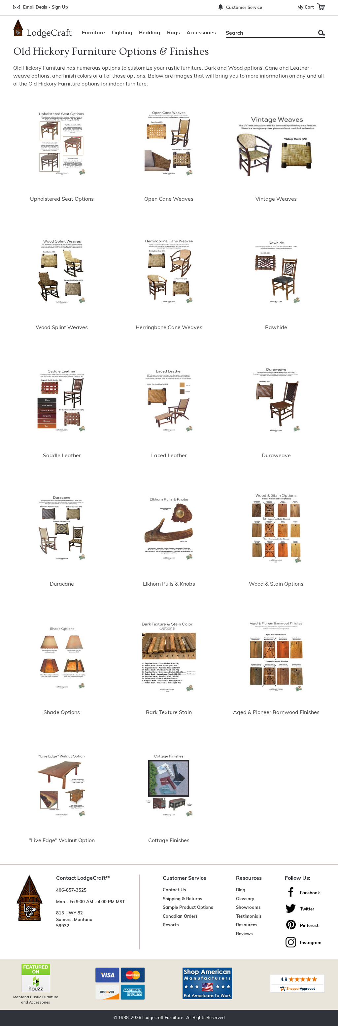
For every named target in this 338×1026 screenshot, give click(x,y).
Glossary (245, 899)
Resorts (171, 925)
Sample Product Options (188, 908)
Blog (240, 890)
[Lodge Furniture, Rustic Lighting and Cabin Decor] (42, 28)
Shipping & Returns (182, 899)
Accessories (201, 33)
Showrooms (248, 908)
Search (321, 33)
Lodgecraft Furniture (162, 1018)
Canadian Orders (180, 916)
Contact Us (174, 890)
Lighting (122, 33)
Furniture (93, 33)
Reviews (244, 934)
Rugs (173, 33)
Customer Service (244, 8)
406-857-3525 (71, 890)
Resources (246, 925)
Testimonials (249, 916)
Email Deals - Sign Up (45, 7)
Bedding (149, 33)
